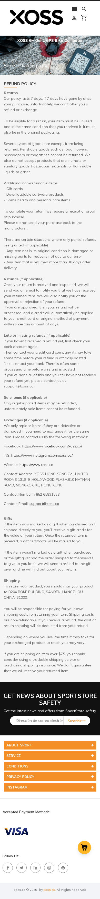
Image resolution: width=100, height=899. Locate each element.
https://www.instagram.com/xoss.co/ (42, 455)
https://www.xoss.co (36, 464)
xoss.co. (50, 890)
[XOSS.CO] (15, 830)
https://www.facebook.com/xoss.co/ (52, 446)
